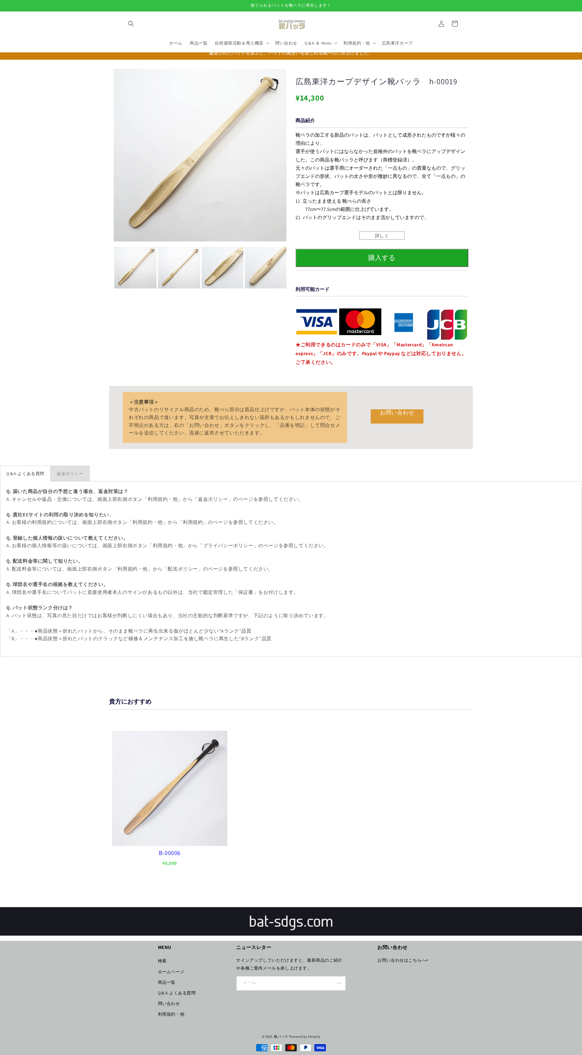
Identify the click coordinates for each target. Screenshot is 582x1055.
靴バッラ (281, 1036)
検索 (162, 960)
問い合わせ (169, 1003)
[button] (131, 23)
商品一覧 (167, 982)
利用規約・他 (171, 1014)
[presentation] (108, 267)
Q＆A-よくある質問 (177, 993)
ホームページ (171, 971)
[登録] (338, 983)
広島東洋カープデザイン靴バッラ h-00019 (376, 81)
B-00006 (170, 853)
